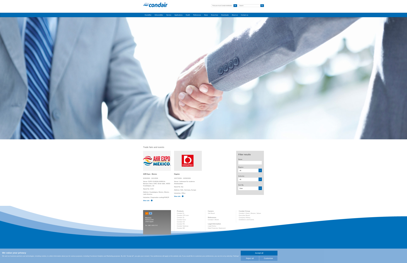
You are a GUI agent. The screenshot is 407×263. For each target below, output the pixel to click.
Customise (268, 258)
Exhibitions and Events (246, 219)
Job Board (211, 213)
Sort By (241, 185)
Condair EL (180, 213)
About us (235, 15)
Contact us (244, 15)
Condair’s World (213, 219)
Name (240, 159)
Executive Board (244, 215)
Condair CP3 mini (183, 215)
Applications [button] (178, 15)
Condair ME (181, 228)
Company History (244, 217)
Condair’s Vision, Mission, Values (250, 213)
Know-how (214, 15)
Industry (241, 176)
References (197, 15)
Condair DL (181, 217)
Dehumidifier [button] (159, 15)
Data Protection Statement (217, 228)
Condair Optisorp (182, 226)
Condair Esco (181, 219)
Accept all (259, 253)
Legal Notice (212, 226)
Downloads (225, 15)
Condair (155, 4)
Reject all (250, 258)
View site (146, 200)
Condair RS (181, 224)
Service (168, 15)
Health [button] (188, 15)
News (206, 15)
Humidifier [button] (148, 15)
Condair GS (181, 222)
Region (240, 167)
